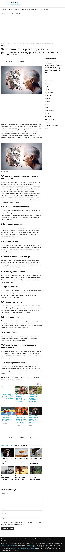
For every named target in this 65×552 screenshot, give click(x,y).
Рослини (47, 113)
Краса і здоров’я (25, 9)
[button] (62, 9)
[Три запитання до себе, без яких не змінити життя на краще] (21, 470)
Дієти (46, 86)
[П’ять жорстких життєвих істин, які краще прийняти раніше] (7, 470)
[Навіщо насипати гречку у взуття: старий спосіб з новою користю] (21, 452)
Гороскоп (48, 84)
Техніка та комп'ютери (51, 125)
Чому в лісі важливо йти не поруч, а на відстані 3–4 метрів (35, 477)
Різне (46, 107)
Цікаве (47, 128)
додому (3, 43)
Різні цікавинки (49, 110)
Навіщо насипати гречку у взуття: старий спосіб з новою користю (21, 460)
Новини (11, 9)
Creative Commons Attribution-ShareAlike (11, 547)
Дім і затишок (44, 9)
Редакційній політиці (32, 545)
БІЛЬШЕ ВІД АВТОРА (20, 445)
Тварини (47, 122)
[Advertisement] (32, 28)
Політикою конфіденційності (27, 548)
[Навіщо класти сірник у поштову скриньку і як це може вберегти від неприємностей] (36, 452)
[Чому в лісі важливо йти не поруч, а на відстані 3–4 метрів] (36, 470)
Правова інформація (8, 13)
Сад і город (34, 9)
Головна (4, 9)
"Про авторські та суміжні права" (9, 545)
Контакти (18, 13)
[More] (34, 61)
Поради (17, 9)
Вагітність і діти (49, 81)
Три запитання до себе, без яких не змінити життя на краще (21, 477)
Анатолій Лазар (7, 54)
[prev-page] (20, 483)
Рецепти (47, 104)
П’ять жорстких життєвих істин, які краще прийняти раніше (7, 477)
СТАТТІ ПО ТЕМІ (6, 445)
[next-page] (23, 483)
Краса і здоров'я (50, 92)
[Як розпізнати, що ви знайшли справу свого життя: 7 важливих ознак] (7, 452)
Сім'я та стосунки (50, 119)
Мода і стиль (49, 95)
